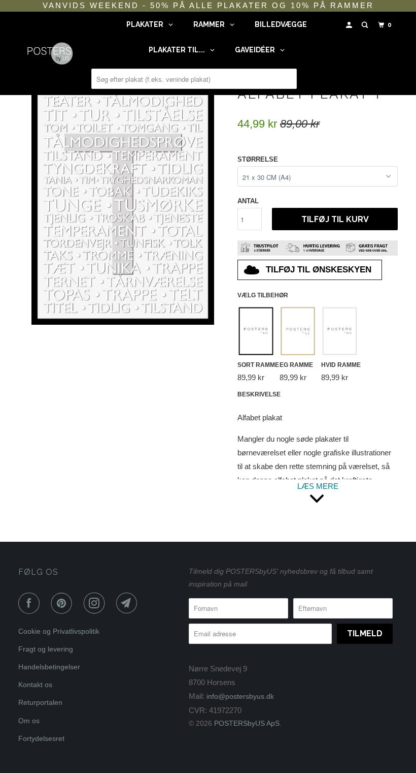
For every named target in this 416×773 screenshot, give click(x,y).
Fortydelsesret (41, 738)
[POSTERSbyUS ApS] (49, 53)
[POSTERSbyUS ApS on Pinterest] (63, 603)
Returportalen (40, 702)
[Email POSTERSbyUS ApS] (129, 603)
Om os (29, 721)
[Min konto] (350, 25)
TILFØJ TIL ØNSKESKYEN (318, 269)
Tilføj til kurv (335, 219)
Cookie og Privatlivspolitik (58, 631)
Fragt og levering (45, 649)
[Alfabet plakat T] (122, 202)
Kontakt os (35, 685)
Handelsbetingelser (49, 667)
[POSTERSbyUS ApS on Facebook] (31, 603)
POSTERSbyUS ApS (247, 723)
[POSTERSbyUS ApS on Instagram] (96, 603)
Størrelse (257, 159)
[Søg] (366, 25)
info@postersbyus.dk (240, 696)
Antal (248, 201)
